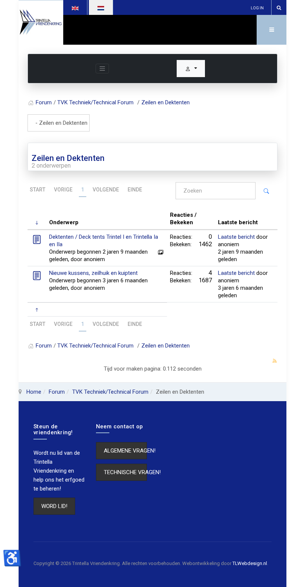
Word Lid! (54, 506)
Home (33, 391)
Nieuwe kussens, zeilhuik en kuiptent (93, 273)
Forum (57, 391)
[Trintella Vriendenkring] (41, 22)
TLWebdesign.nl (249, 563)
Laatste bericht (236, 237)
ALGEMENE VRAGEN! (125, 450)
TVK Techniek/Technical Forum (110, 391)
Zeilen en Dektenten (68, 158)
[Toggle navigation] (102, 68)
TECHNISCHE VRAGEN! (125, 472)
